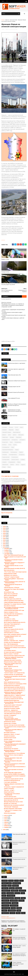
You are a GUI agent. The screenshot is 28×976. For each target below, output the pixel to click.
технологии (5, 464)
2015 (4, 540)
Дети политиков (8, 717)
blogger (24, 296)
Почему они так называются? (12, 642)
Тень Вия (6, 617)
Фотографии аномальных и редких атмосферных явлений (14, 608)
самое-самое (14, 459)
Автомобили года (9, 592)
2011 (4, 547)
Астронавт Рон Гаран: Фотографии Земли (14, 590)
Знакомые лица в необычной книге (14, 645)
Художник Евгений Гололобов (12, 660)
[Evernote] (14, 349)
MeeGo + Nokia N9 (9, 597)
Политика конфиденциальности (8, 918)
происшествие (13, 19)
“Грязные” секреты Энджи (11, 577)
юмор (3, 467)
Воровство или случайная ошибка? (14, 805)
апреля (6, 822)
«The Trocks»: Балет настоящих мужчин (15, 572)
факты (12, 464)
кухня (14, 444)
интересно (14, 439)
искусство (5, 442)
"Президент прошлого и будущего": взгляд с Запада (14, 563)
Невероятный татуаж (10, 737)
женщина (20, 434)
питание (4, 454)
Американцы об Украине (11, 748)
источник (3, 240)
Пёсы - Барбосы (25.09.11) (11, 615)
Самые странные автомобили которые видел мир (18, 964)
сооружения (12, 462)
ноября (6, 550)
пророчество (5, 457)
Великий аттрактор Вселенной (16, 392)
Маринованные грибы (10, 573)
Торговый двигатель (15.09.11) (12, 713)
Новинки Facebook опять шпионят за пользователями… (14, 582)
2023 (4, 526)
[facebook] (26, 1)
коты (10, 444)
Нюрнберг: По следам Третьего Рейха (15, 604)
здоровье (18, 437)
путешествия (5, 459)
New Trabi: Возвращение (11, 644)
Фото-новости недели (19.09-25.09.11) (14, 622)
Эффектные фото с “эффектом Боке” (14, 695)
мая (5, 820)
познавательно (13, 454)
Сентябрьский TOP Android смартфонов (12, 794)
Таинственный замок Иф (14, 375)
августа (6, 815)
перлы (21, 452)
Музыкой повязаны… (10, 625)
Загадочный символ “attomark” (13, 705)
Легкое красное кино (10, 796)
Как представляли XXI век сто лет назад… (13, 566)
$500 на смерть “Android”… (11, 653)
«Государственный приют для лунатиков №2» (12, 636)
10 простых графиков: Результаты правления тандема (13, 658)
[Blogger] (10, 349)
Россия (11, 427)
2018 (4, 535)
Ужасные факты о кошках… (11, 632)
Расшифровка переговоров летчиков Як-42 (14, 679)
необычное (5, 452)
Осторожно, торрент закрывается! (14, 787)
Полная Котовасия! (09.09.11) (12, 780)
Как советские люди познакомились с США (15, 767)
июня (6, 818)
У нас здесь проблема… (10, 782)
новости (7, 19)
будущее (11, 429)
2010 (4, 829)
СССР (16, 427)
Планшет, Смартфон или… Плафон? (14, 640)
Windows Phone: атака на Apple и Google (13, 755)
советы (4, 462)
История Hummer (12, 415)
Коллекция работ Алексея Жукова (14, 798)
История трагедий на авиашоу (12, 652)
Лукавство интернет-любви (12, 708)
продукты (21, 454)
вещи (17, 429)
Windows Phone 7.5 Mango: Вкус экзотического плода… (13, 670)
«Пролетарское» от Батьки (11, 587)
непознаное (14, 452)
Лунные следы (8, 739)
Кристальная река (9, 570)
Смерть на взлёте (9, 788)
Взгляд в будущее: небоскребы (13, 808)
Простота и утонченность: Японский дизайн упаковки (14, 764)
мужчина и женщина (7, 449)
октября (6, 552)
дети (9, 434)
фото (17, 464)
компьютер (18, 442)
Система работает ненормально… (13, 613)
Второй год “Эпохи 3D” (10, 803)
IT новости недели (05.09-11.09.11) (13, 778)
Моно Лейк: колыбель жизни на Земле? (15, 634)
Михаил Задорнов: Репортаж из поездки (13, 585)
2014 (4, 542)
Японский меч (8, 747)
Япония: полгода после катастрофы (14, 725)
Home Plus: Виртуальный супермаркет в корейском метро (15, 744)
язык (9, 467)
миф (12, 447)
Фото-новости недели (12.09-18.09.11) (14, 689)
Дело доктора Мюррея (10, 595)
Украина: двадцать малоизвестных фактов (14, 784)
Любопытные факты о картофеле (16, 363)
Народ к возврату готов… (11, 612)
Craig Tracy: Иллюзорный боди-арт (14, 555)
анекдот (4, 429)
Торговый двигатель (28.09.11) (12, 599)
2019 (4, 533)
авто (21, 427)
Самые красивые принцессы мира (13, 602)
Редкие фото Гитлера (10, 723)
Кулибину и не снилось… (11, 575)
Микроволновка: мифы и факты (13, 662)
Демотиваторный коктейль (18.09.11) (14, 687)
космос (4, 444)
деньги (4, 434)
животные (5, 437)
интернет (22, 439)
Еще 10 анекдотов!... (7, 512)
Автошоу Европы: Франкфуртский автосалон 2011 (13, 702)
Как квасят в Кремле (10, 605)
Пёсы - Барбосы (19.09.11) (11, 666)
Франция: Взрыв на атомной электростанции (12, 751)
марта (6, 824)
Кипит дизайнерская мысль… (12, 682)
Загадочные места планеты (12, 685)
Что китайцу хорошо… (10, 650)
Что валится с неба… (10, 619)
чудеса (23, 464)
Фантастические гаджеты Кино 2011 (14, 655)
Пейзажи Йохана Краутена (11, 700)
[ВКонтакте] (2, 349)
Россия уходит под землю (8, 284)
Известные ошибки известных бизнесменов (12, 664)
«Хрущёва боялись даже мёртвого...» (14, 690)
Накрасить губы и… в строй (12, 734)
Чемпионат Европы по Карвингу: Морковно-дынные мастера (13, 693)
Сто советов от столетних (10, 476)
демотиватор (16, 432)
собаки (22, 459)
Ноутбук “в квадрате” (10, 715)
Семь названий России (14, 398)
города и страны (6, 432)
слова (13, 908)
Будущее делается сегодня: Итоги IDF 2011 (15, 557)
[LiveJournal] (12, 349)
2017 (4, 536)
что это (12, 913)
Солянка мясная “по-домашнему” (13, 674)
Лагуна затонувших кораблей (12, 711)
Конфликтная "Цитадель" (11, 620)
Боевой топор (8, 668)
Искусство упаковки (10, 813)
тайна (18, 462)
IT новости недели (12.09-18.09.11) (13, 698)
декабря (6, 548)
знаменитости (5, 439)
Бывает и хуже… (5, 259)
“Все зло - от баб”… (9, 790)
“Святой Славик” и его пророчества (14, 672)
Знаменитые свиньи (10, 721)
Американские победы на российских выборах (15, 648)
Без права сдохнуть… (10, 732)
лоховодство (5, 447)
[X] (8, 349)
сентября (7, 553)
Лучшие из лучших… (9, 736)
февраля (6, 825)
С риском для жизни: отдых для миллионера (13, 758)
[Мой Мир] (6, 349)
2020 (4, 531)
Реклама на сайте (5, 916)
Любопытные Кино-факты (11, 706)
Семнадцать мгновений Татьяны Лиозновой (13, 560)
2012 (4, 545)
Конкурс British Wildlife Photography (14, 774)
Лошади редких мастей (14, 386)
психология (15, 457)
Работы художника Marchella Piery (13, 600)
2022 (4, 528)
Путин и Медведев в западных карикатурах (12, 741)
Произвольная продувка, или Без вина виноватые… (15, 677)
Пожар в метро (5, 272)
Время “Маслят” (8, 627)
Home (2, 19)
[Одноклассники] (4, 349)
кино (11, 442)
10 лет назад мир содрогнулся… (13, 772)
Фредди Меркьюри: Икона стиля (13, 801)
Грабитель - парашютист (11, 710)
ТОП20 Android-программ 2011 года (14, 610)
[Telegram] (16, 349)
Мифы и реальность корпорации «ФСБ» (15, 683)
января (6, 827)
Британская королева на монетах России (13, 770)
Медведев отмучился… (10, 631)
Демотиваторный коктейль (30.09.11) (14, 568)
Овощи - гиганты (9, 639)
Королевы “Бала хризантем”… (12, 624)
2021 (4, 530)
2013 (4, 543)
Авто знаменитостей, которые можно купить (14, 727)
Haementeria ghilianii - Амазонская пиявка (13, 579)
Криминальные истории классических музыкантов (14, 410)
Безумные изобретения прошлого (17, 380)
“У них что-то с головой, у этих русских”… (12, 811)
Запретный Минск (9, 792)
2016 (4, 538)
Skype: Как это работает (11, 593)
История (4, 427)
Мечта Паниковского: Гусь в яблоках (14, 753)
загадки (12, 437)
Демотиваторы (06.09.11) (11, 800)
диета (14, 434)
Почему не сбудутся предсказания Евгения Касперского (17, 404)
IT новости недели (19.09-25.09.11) (13, 629)
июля (5, 817)
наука (16, 449)
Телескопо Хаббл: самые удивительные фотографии (12, 719)
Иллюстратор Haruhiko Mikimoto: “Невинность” (13, 730)
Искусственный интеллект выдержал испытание (14, 776)
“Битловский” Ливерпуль (11, 806)
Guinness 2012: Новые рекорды (13, 697)
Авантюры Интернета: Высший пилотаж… (13, 761)
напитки (17, 898)
